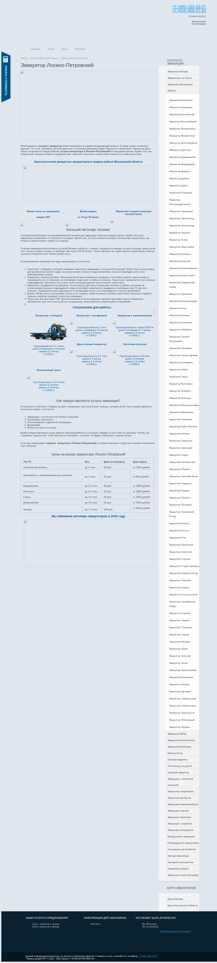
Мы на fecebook (150, 926)
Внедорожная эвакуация (181, 836)
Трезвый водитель (177, 759)
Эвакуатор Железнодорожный (179, 202)
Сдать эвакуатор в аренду (46, 924)
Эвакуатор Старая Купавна (184, 566)
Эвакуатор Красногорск (182, 275)
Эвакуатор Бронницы (180, 107)
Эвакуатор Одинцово (180, 447)
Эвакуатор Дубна (178, 185)
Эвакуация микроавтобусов (182, 804)
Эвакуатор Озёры (178, 455)
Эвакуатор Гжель (178, 376)
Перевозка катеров (178, 868)
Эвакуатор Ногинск (179, 433)
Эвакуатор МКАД (176, 733)
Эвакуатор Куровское (180, 294)
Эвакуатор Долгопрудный (183, 142)
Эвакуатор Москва (177, 71)
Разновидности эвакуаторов (183, 843)
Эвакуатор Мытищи (180, 398)
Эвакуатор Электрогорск (182, 705)
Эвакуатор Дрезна (179, 178)
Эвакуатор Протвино (180, 504)
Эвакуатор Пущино (179, 490)
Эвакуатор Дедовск (179, 171)
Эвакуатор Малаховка (181, 412)
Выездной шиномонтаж (180, 862)
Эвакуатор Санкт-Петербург (183, 875)
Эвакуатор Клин (177, 308)
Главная (35, 48)
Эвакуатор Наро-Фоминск (183, 426)
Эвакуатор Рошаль (179, 523)
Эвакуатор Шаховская (181, 677)
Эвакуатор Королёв (179, 261)
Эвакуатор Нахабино (180, 419)
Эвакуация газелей (178, 810)
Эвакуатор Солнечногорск (183, 594)
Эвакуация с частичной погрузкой (180, 781)
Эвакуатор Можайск (180, 391)
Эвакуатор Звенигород (181, 218)
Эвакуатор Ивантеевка (181, 246)
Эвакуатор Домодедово (182, 164)
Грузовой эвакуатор (178, 772)
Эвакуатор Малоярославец (184, 405)
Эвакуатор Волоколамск (182, 128)
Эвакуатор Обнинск (180, 469)
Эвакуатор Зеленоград (181, 225)
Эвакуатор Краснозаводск (183, 301)
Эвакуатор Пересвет (180, 580)
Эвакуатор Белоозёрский (183, 121)
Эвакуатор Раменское (181, 544)
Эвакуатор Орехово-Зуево (183, 476)
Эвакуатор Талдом (179, 620)
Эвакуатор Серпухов (180, 551)
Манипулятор (175, 753)
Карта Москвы (175, 899)
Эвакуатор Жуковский (181, 211)
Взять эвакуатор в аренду (45, 926)
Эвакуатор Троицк (179, 634)
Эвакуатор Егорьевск (180, 192)
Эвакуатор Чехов (178, 663)
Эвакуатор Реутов (179, 530)
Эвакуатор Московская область (44, 58)
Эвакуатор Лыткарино (181, 362)
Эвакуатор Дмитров (180, 150)
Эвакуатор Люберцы (180, 329)
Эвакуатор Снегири (179, 613)
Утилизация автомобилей (181, 849)
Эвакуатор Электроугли (182, 712)
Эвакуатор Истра (178, 239)
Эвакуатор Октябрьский (182, 462)
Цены (64, 48)
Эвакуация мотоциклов (180, 830)
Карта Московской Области (182, 905)
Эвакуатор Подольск (180, 483)
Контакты (80, 48)
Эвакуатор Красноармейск (183, 268)
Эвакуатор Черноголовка (182, 670)
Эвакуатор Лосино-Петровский (74, 58)
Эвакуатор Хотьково (180, 655)
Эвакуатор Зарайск (179, 232)
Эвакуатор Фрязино (180, 641)
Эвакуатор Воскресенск (182, 135)
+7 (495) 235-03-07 (147, 956)
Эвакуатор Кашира (179, 315)
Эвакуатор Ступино (179, 559)
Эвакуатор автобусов (179, 797)
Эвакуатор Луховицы (180, 348)
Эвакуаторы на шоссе (179, 78)
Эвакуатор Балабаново (182, 114)
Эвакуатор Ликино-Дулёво (183, 355)
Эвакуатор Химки (178, 648)
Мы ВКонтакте (149, 924)
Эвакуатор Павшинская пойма (182, 284)
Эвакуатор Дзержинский (182, 157)
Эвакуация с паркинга (179, 823)
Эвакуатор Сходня (179, 587)
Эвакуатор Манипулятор (181, 740)
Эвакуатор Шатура (179, 684)
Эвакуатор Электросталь (182, 698)
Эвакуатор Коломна (180, 254)
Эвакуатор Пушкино (180, 497)
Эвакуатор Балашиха (180, 100)
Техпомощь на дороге (179, 766)
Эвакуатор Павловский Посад (181, 514)
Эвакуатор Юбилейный (182, 720)
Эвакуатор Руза (177, 537)
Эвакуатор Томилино (180, 627)
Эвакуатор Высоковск (181, 383)
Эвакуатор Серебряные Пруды (182, 603)
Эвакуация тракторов (179, 817)
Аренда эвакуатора (178, 855)
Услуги (50, 48)
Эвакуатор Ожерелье (180, 440)
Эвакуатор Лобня (178, 369)
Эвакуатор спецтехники (180, 791)
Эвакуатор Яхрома (179, 727)
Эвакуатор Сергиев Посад (183, 573)
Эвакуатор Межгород (179, 746)
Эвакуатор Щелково (180, 691)
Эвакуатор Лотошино (180, 322)
